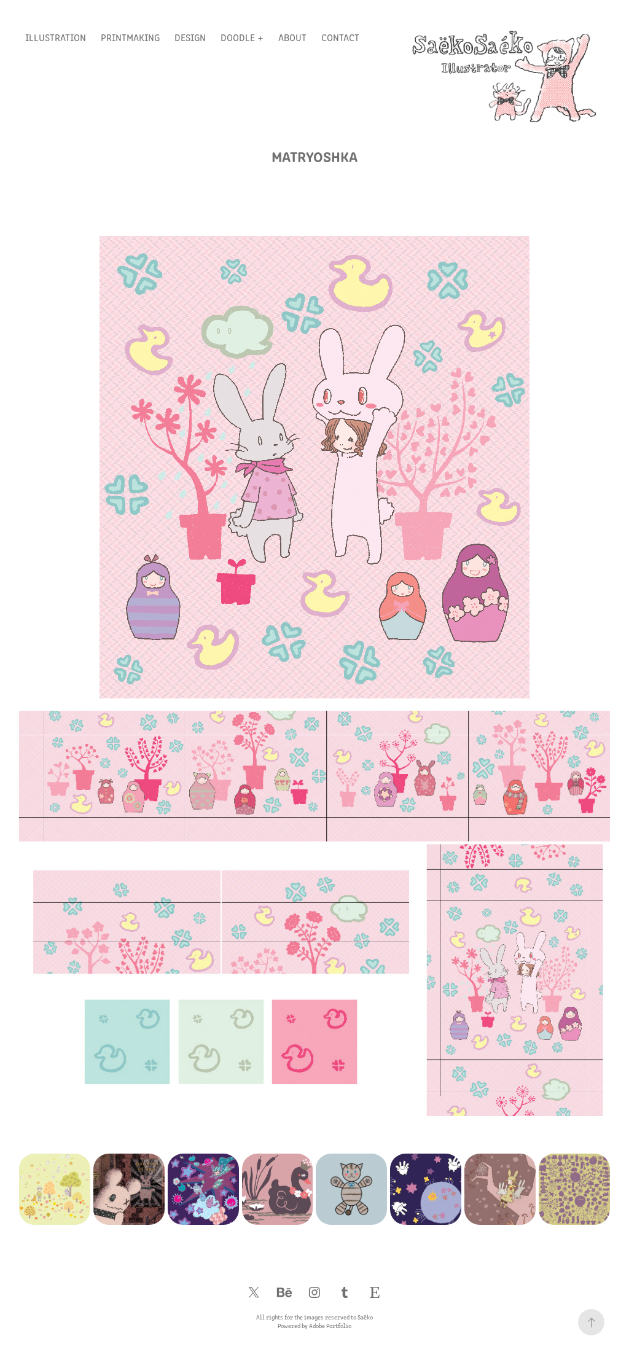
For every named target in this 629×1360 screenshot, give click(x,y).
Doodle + (242, 37)
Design (190, 37)
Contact (340, 37)
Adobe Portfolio (330, 1325)
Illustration (55, 37)
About (292, 37)
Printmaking (130, 37)
